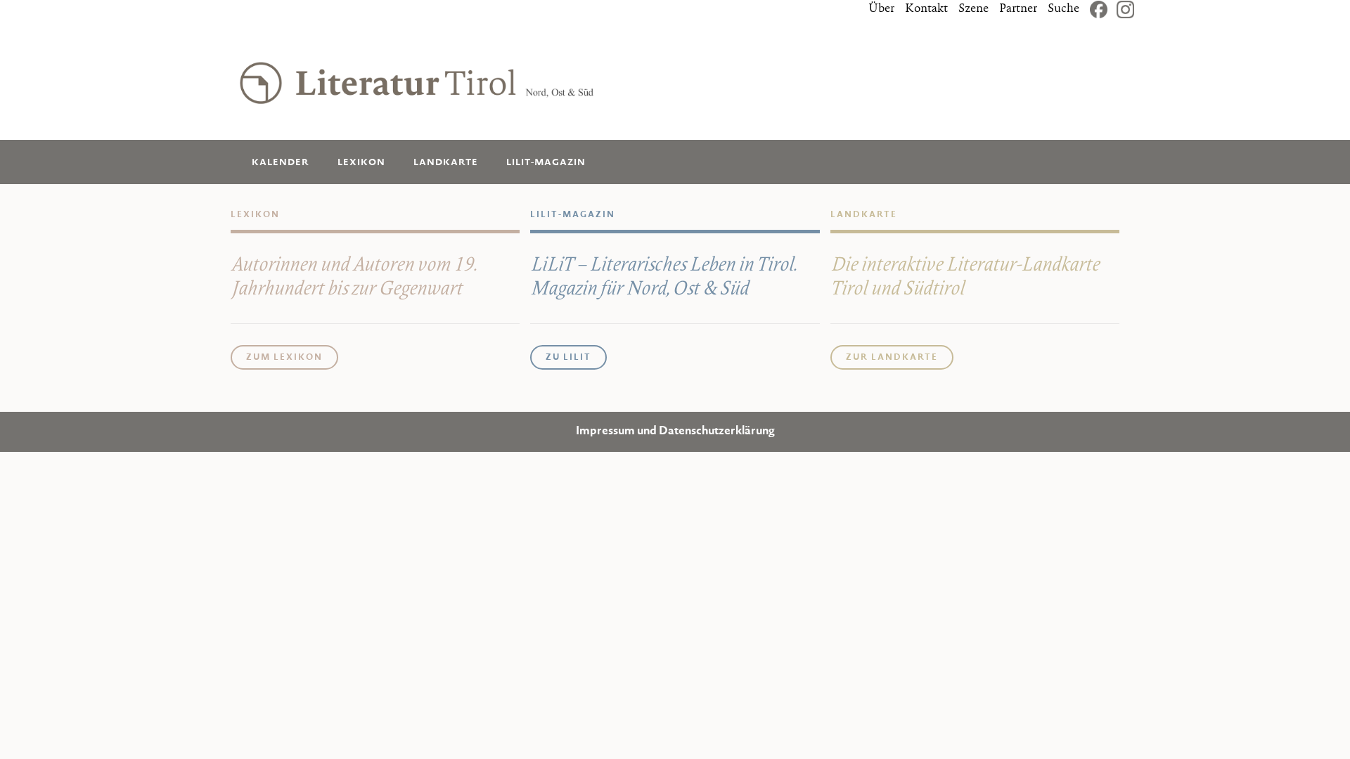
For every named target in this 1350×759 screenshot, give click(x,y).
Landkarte (445, 162)
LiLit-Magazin (546, 162)
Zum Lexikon (284, 357)
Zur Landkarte (892, 357)
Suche (1063, 9)
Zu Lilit (568, 357)
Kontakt (926, 9)
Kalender (280, 162)
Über (881, 9)
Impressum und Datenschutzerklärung (675, 432)
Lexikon (361, 162)
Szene (973, 9)
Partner (1018, 9)
